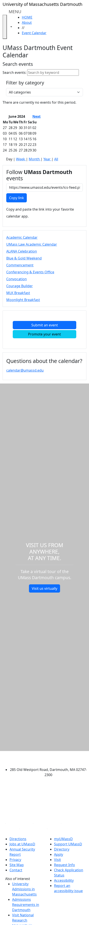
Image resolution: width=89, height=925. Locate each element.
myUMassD (63, 838)
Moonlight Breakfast (23, 299)
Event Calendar (34, 33)
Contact (16, 870)
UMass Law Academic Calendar (31, 244)
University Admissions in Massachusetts (24, 889)
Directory (61, 849)
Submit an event (44, 325)
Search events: (14, 72)
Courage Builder (19, 286)
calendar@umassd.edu (25, 370)
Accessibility (64, 880)
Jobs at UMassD (22, 844)
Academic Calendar (22, 237)
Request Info (64, 864)
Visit (57, 859)
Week (21, 159)
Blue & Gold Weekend (24, 258)
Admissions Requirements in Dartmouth (25, 904)
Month (35, 159)
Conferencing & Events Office (30, 272)
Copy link (16, 197)
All (56, 159)
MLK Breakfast (18, 292)
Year (47, 159)
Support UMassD (68, 844)
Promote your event (44, 334)
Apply (58, 854)
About (27, 22)
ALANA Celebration (21, 251)
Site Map (17, 864)
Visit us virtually (44, 588)
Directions (18, 838)
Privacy (15, 859)
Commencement (19, 265)
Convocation (16, 279)
